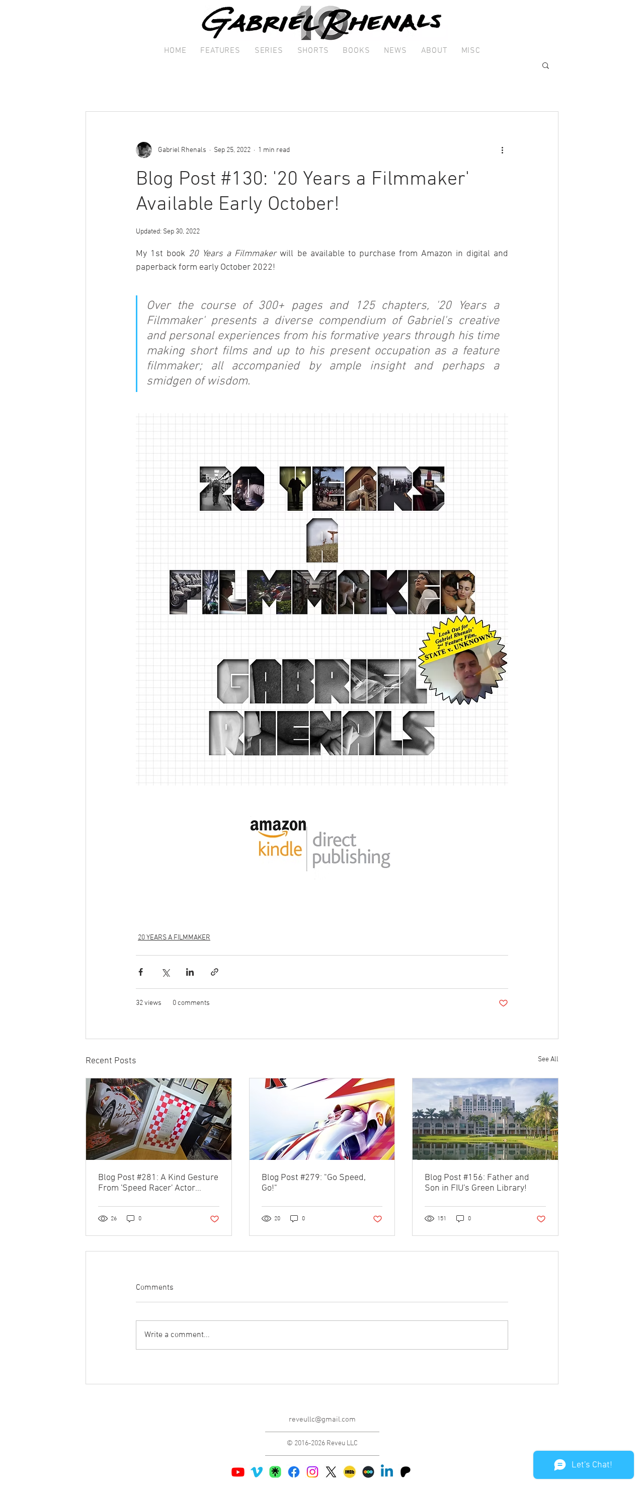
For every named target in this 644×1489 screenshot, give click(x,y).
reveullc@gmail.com (322, 1419)
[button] (220, 51)
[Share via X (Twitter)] (165, 972)
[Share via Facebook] (140, 972)
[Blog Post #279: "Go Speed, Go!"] (322, 1119)
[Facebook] (293, 1471)
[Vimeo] (256, 1471)
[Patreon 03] (405, 1471)
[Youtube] (238, 1471)
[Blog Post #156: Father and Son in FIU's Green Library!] (485, 1119)
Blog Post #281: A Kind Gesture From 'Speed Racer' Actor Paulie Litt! (158, 1183)
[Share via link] (214, 972)
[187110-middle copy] (368, 1471)
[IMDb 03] (349, 1471)
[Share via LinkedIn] (190, 972)
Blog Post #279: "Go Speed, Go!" (314, 1183)
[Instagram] (312, 1471)
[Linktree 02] (275, 1471)
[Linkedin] (386, 1471)
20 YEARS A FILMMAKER (174, 937)
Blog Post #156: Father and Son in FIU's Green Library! (477, 1183)
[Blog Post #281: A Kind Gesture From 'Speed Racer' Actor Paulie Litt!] (158, 1119)
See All (548, 1059)
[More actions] (502, 150)
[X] (331, 1471)
